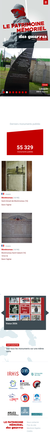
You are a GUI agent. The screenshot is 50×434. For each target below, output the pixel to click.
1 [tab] (3, 92)
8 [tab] (25, 92)
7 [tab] (22, 92)
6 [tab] (19, 92)
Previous (2, 312)
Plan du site (31, 425)
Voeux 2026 (11, 323)
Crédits (29, 431)
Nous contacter (33, 422)
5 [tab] (16, 92)
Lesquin (43, 89)
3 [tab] (9, 92)
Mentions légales (33, 428)
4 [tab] (12, 92)
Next (47, 312)
